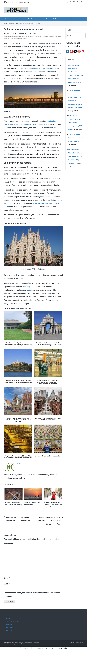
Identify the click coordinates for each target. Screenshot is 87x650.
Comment (8, 544)
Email (7, 584)
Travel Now (9, 630)
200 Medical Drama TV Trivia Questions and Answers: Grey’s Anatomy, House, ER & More (75, 122)
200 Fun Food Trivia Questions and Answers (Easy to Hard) (75, 138)
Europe (33, 19)
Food (54, 19)
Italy (28, 287)
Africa (5, 19)
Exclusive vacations (40, 475)
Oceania (40, 19)
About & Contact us (68, 19)
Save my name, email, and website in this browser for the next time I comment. (32, 594)
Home (5, 23)
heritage (30, 290)
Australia (27, 19)
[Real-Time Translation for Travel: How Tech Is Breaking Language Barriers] (53, 494)
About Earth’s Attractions (12, 621)
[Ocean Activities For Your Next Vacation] (33, 494)
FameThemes (79, 642)
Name (7, 578)
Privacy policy (9, 624)
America (13, 19)
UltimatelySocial (60, 648)
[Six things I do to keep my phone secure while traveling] (14, 494)
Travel (47, 19)
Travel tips (15, 23)
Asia (20, 19)
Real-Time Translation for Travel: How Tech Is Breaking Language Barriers (53, 505)
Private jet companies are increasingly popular (37, 68)
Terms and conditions (11, 627)
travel (9, 23)
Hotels (59, 19)
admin (33, 33)
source (12, 111)
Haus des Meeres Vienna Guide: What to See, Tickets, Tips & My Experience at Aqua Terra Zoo (75, 156)
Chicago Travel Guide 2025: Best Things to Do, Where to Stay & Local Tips (48, 520)
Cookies (8, 618)
